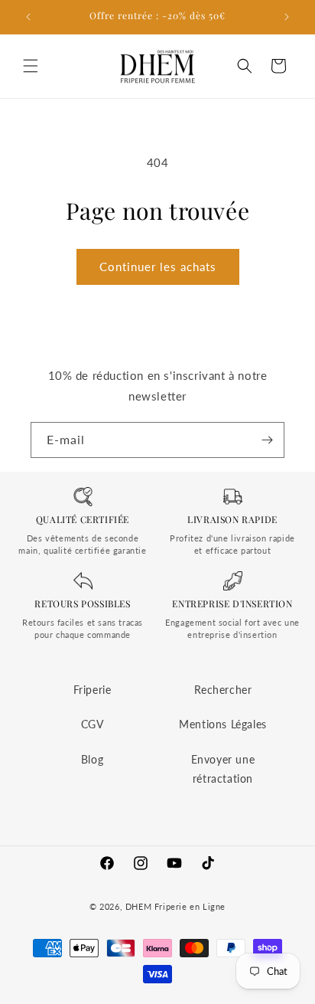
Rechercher (223, 689)
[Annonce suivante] (287, 17)
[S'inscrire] (267, 440)
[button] (30, 66)
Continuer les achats (157, 266)
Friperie (92, 689)
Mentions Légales (223, 724)
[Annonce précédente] (28, 17)
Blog (92, 759)
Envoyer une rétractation (223, 769)
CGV (92, 724)
